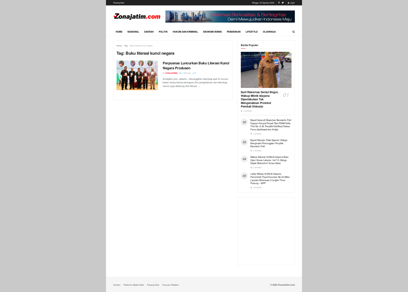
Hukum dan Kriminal (185, 31)
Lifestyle (252, 31)
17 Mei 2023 (186, 73)
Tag (125, 45)
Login (292, 2)
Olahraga (269, 31)
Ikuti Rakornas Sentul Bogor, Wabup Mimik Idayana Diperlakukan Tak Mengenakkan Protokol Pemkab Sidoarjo (259, 99)
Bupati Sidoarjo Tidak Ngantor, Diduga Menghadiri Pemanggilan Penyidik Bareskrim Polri (268, 143)
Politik (163, 31)
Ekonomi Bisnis (212, 31)
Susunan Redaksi (170, 284)
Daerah (149, 31)
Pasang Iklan (118, 2)
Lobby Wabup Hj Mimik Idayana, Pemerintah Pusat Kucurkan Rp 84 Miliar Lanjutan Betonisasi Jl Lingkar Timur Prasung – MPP (270, 178)
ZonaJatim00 (171, 73)
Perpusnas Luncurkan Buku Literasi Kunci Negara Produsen (196, 65)
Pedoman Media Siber (134, 284)
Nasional (133, 31)
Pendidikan (233, 31)
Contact (116, 284)
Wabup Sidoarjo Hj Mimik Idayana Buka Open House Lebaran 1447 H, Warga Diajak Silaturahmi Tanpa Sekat (269, 160)
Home (119, 31)
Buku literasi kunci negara (141, 45)
